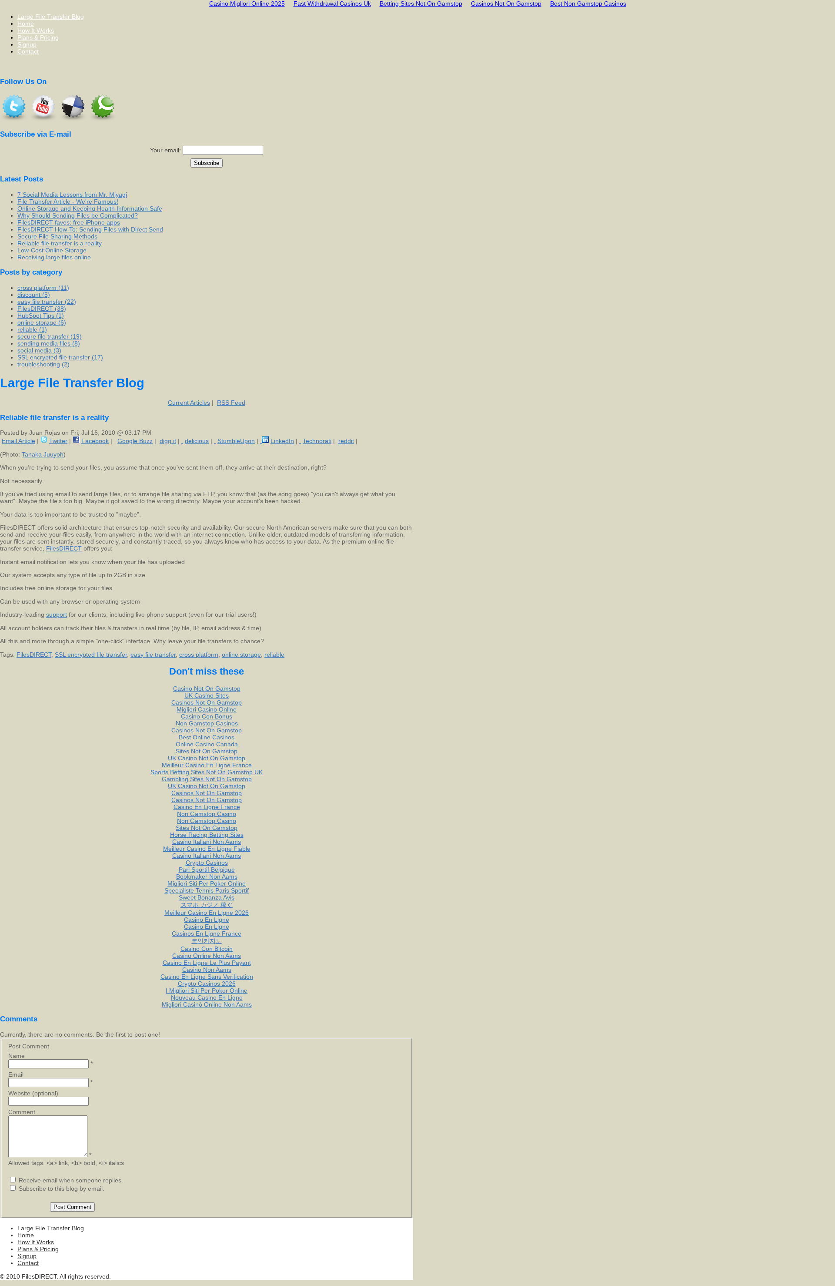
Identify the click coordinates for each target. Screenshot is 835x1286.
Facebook (95, 440)
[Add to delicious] (182, 440)
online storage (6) (41, 322)
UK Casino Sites (206, 695)
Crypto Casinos (207, 862)
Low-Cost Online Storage (52, 250)
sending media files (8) (48, 343)
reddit (346, 440)
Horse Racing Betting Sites (207, 834)
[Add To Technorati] (300, 440)
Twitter (58, 440)
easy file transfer (153, 654)
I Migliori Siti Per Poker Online (206, 990)
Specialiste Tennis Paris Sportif (206, 890)
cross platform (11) (43, 287)
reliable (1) (32, 329)
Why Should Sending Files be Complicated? (77, 215)
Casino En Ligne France (207, 806)
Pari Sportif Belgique (207, 869)
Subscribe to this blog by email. (61, 1188)
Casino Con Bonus (206, 716)
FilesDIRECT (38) (41, 308)
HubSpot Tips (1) (40, 315)
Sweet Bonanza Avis (206, 897)
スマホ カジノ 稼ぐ (206, 904)
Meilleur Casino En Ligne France (207, 765)
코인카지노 (206, 940)
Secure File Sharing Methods (57, 236)
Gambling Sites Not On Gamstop (207, 779)
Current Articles (189, 402)
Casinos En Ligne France (206, 933)
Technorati (317, 440)
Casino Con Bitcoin (206, 948)
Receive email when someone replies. (71, 1180)
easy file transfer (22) (46, 301)
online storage (241, 654)
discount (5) (33, 294)
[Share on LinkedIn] (264, 440)
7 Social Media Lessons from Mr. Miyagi (72, 194)
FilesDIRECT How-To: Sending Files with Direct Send (90, 229)
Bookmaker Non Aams (206, 876)
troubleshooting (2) (43, 364)
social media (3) (39, 350)
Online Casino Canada (207, 744)
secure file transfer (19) (49, 336)
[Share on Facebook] (76, 440)
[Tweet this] (43, 440)
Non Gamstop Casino (206, 813)
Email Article (18, 440)
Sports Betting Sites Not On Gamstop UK (206, 772)
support (56, 614)
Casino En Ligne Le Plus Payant (207, 962)
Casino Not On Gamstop (206, 688)
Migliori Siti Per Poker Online (206, 883)
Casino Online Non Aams (206, 955)
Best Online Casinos (206, 737)
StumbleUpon (236, 440)
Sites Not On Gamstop (206, 751)
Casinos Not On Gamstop (206, 702)
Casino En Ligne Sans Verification (206, 976)
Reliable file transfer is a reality (59, 243)
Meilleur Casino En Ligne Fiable (206, 848)
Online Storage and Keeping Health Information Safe (89, 208)
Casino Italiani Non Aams (206, 841)
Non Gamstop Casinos (207, 723)
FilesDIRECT (64, 548)
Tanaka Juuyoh (42, 454)
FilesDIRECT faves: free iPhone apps (68, 222)
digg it (168, 440)
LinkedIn (282, 440)
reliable (274, 654)
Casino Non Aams (206, 969)
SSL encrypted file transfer (91, 654)
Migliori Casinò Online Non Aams (207, 1004)
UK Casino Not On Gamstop (206, 758)
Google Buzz (135, 440)
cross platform (198, 654)
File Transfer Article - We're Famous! (67, 201)
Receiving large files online (54, 257)
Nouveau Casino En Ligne (207, 997)
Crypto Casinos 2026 (207, 983)
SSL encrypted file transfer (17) (60, 357)
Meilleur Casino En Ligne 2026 (206, 912)
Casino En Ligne (206, 919)
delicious (197, 440)
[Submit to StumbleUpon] (215, 440)
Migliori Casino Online (207, 709)
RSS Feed (231, 402)
